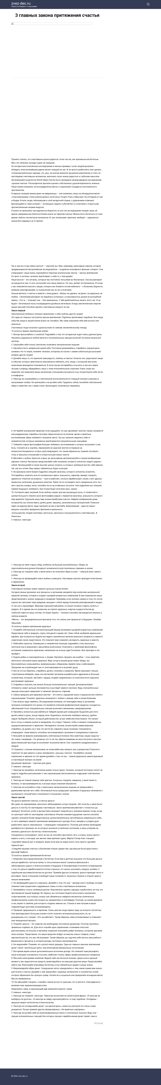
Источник (98, 1023)
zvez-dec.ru (21, 3)
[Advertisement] (57, 99)
